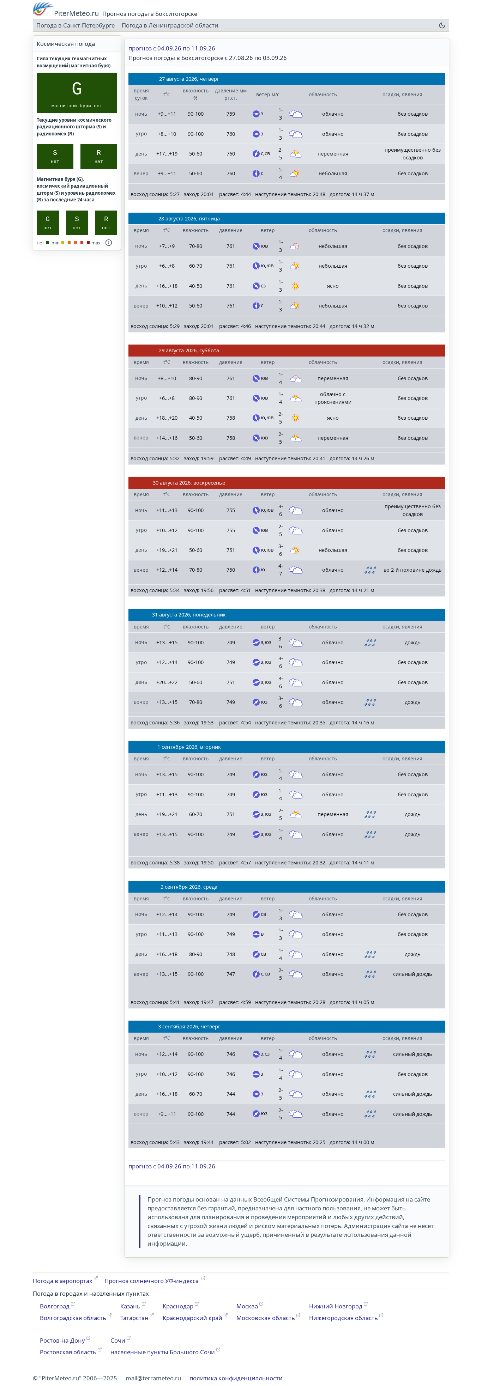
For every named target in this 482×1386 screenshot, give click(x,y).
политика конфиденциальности (236, 1378)
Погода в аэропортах (62, 1281)
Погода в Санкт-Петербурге (75, 25)
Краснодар (178, 1306)
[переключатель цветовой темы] (442, 25)
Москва (247, 1306)
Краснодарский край (192, 1318)
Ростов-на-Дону (62, 1340)
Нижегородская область (343, 1318)
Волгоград (55, 1306)
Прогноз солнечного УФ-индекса (152, 1281)
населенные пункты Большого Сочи (162, 1352)
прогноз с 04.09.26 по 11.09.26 (171, 48)
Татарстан (134, 1318)
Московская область (265, 1318)
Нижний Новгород (335, 1306)
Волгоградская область (73, 1318)
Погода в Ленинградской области (170, 25)
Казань (130, 1306)
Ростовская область (68, 1352)
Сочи (117, 1340)
